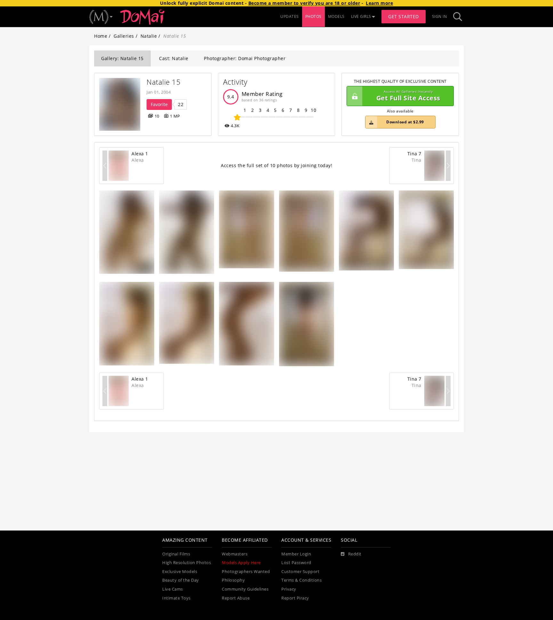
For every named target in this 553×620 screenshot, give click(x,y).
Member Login (296, 554)
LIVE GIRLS (361, 16)
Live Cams (172, 589)
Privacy (288, 589)
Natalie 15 (163, 82)
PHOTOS (313, 16)
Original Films (176, 554)
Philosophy (233, 580)
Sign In (439, 16)
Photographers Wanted (246, 571)
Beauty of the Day (180, 580)
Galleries (124, 36)
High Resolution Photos (186, 562)
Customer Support (300, 571)
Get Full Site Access (408, 96)
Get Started (403, 16)
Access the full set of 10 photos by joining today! (276, 165)
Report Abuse (236, 598)
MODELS (336, 16)
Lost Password (296, 562)
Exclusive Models (179, 571)
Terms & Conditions (301, 580)
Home (100, 36)
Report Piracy (295, 598)
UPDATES (289, 16)
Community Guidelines (245, 589)
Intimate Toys (176, 598)
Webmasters (234, 554)
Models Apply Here (241, 562)
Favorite (159, 104)
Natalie (148, 36)
